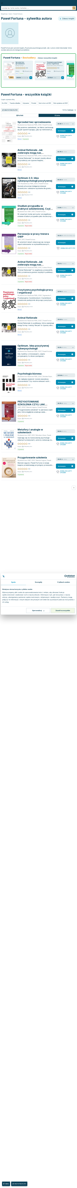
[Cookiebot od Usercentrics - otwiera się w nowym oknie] (66, 576)
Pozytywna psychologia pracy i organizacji (54, 62)
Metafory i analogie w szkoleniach (30, 431)
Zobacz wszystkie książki (47, 58)
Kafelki (20, 115)
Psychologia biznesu (30, 373)
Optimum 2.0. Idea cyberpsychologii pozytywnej (35, 179)
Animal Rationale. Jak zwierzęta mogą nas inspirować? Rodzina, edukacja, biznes (30, 266)
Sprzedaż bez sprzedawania (20, 62)
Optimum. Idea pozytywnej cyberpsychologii (33, 347)
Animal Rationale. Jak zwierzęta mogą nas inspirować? (30, 153)
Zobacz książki (68, 19)
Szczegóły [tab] (38, 582)
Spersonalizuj (37, 610)
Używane (26, 103)
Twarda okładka (15, 103)
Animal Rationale (27, 317)
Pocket (33, 103)
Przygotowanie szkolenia (32, 457)
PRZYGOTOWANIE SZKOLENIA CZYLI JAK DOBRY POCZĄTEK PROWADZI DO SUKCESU (32, 406)
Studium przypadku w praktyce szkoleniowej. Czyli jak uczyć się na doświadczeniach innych (34, 210)
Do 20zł (4, 103)
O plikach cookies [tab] (63, 582)
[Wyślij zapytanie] (74, 8)
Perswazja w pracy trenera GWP (33, 235)
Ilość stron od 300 (45, 103)
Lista (58, 115)
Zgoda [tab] (13, 582)
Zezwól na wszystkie (63, 610)
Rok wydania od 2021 (61, 103)
